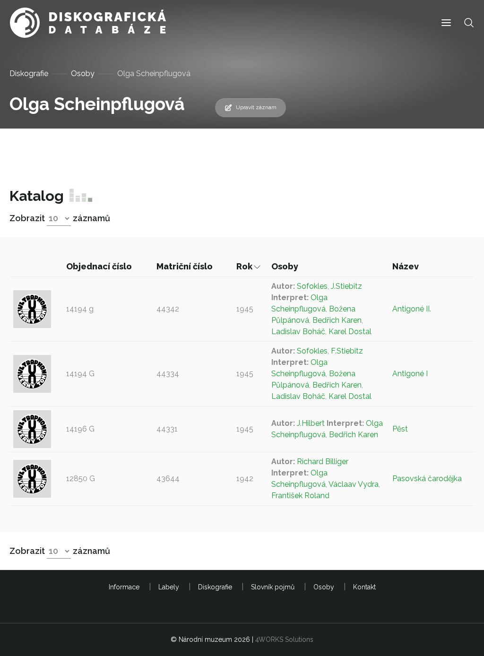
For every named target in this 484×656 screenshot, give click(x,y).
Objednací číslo (100, 266)
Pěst (400, 428)
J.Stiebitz (346, 286)
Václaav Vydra (353, 484)
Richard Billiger (322, 461)
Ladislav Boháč (298, 331)
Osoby (83, 73)
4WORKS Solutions (284, 639)
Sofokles (312, 286)
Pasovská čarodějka (427, 478)
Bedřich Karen (337, 320)
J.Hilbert (311, 423)
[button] (446, 23)
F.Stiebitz (347, 350)
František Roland (300, 495)
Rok (245, 266)
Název (406, 266)
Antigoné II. (411, 308)
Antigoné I (410, 373)
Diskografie (28, 73)
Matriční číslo (185, 266)
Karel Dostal (350, 331)
